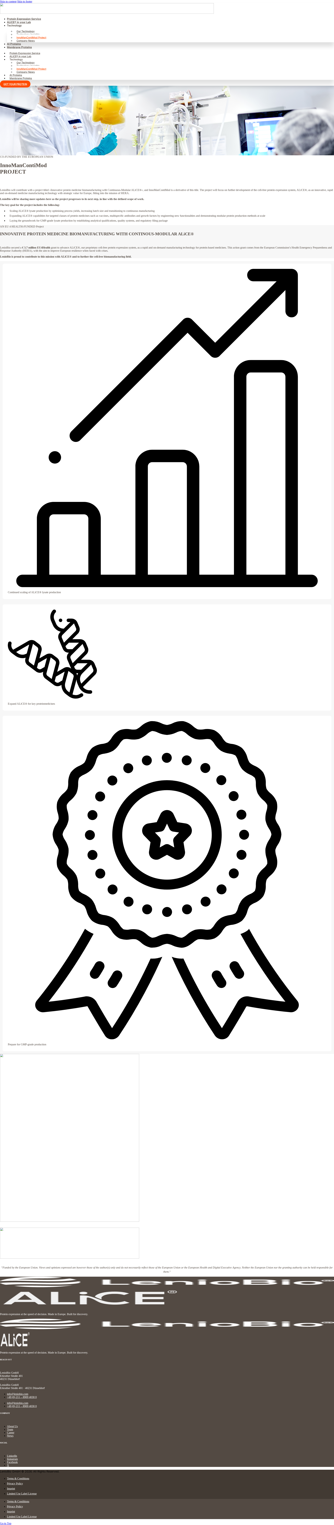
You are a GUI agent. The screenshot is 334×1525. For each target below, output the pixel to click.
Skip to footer (24, 1)
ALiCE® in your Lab (19, 22)
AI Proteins (14, 44)
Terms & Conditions (18, 1478)
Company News (26, 40)
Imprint (11, 1488)
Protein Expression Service (24, 19)
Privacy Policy (15, 1483)
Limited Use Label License (22, 1493)
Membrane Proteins (19, 47)
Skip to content (8, 1)
